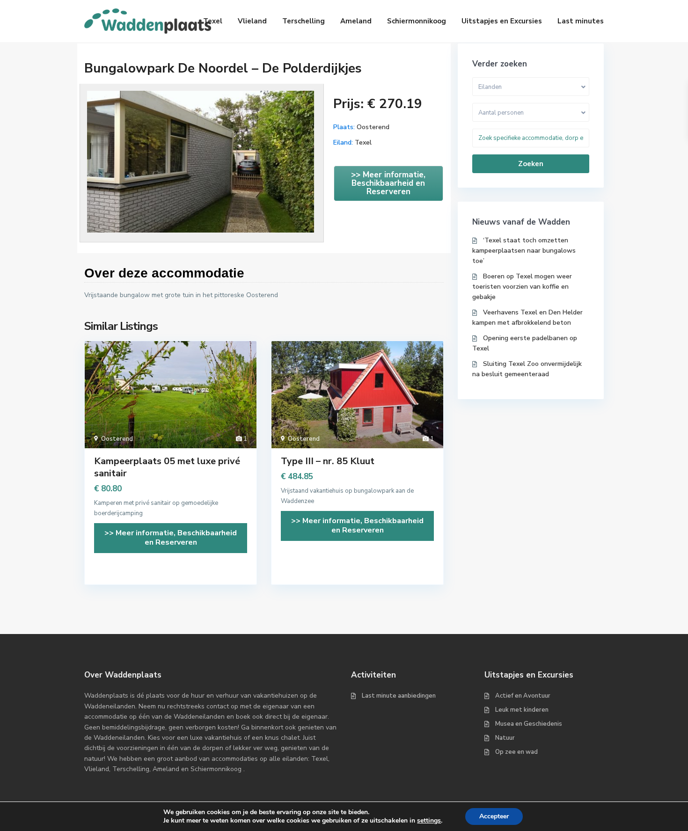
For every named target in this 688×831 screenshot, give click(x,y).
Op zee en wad (516, 752)
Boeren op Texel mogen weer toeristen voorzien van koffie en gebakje (522, 286)
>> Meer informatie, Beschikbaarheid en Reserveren (388, 183)
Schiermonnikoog (416, 21)
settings (429, 820)
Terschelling (303, 21)
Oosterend (373, 127)
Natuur (505, 738)
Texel (212, 21)
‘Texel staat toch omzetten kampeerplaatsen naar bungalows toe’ (524, 250)
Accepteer (494, 816)
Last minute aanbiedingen (399, 696)
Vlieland (252, 21)
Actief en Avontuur (522, 696)
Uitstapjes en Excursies (501, 21)
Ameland (356, 21)
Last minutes (580, 21)
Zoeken (530, 163)
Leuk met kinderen (522, 710)
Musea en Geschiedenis (528, 724)
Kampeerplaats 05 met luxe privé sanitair (167, 467)
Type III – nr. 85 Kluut (327, 461)
